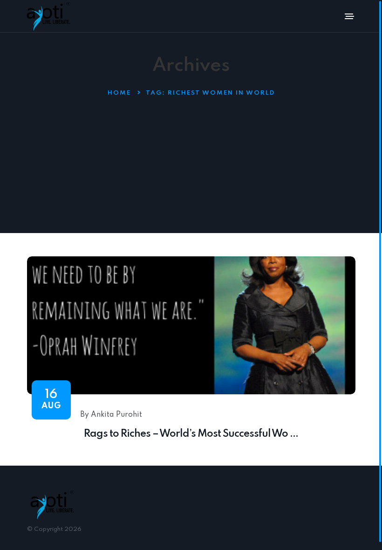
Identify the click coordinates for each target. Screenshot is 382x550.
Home (119, 93)
